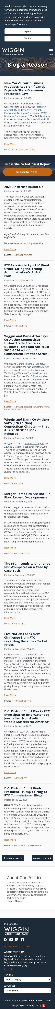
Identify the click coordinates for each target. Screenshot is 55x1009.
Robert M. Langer (34, 363)
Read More (10, 144)
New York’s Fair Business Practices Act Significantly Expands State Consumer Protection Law (25, 88)
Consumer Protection (24, 149)
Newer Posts (13, 858)
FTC (25, 326)
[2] (19, 667)
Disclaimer (25, 946)
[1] (40, 292)
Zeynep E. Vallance (14, 446)
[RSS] (5, 940)
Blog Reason (27, 64)
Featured (28, 255)
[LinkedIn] (11, 940)
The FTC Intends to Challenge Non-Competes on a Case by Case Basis (27, 567)
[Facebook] (22, 940)
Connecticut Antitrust (35, 407)
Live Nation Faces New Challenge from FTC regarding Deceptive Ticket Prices (25, 639)
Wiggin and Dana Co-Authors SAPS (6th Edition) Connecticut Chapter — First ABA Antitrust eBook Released (27, 426)
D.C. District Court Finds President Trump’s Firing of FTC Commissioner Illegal (25, 791)
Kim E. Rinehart (34, 376)
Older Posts (41, 858)
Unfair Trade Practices (15, 409)
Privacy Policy (10, 946)
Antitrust (18, 255)
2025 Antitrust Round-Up (23, 187)
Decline (27, 38)
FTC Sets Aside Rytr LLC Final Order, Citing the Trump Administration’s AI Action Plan (26, 270)
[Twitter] (16, 940)
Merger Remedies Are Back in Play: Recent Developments (27, 495)
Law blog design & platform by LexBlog (25, 1005)
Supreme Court (35, 845)
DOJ (25, 553)
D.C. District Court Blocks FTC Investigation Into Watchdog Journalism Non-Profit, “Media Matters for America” (27, 716)
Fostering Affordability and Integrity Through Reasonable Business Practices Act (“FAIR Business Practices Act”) (25, 111)
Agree (27, 31)
